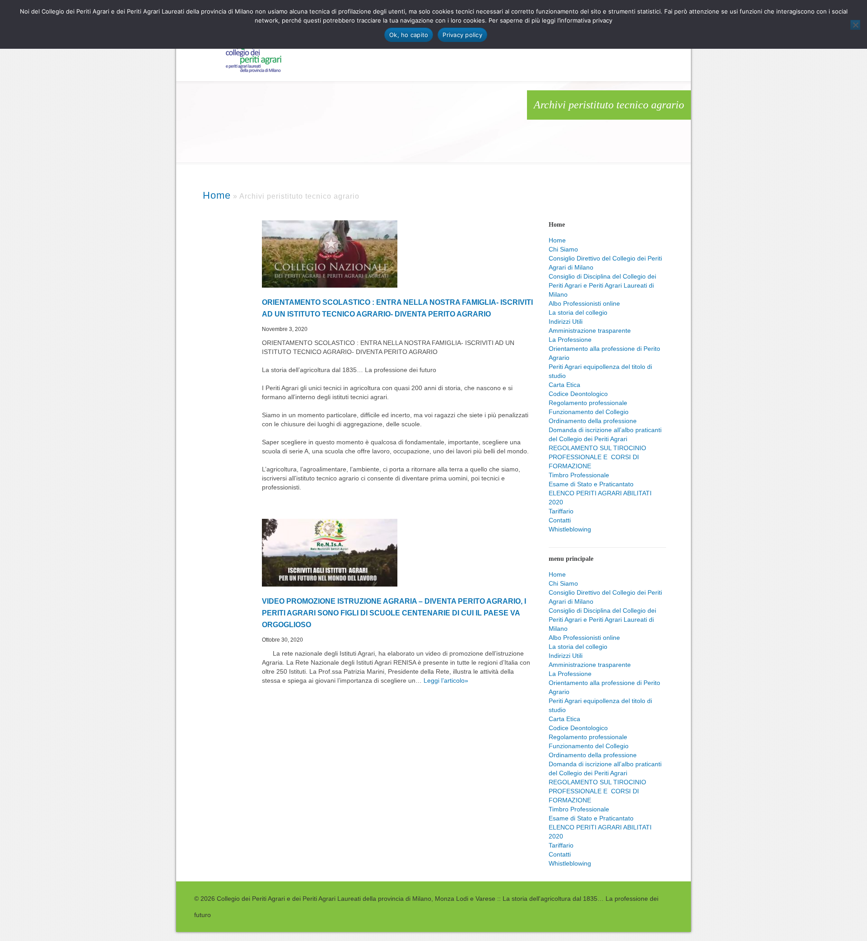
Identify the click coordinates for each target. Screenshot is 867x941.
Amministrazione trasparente (590, 330)
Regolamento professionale (588, 402)
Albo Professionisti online (584, 303)
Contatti (560, 520)
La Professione (570, 339)
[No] (855, 25)
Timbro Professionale (579, 475)
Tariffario (561, 511)
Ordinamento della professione (593, 420)
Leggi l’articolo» (446, 680)
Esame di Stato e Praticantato (591, 484)
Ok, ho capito (408, 34)
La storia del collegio (578, 312)
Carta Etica (564, 384)
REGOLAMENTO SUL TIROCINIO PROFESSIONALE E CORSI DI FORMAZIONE (597, 457)
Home (557, 240)
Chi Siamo (563, 249)
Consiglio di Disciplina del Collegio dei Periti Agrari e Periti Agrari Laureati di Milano (602, 285)
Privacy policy (462, 34)
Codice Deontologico (578, 393)
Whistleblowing (570, 529)
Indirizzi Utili (566, 321)
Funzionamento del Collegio (589, 411)
